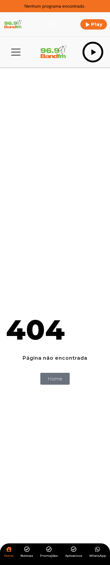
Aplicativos (73, 556)
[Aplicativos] (73, 549)
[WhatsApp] (97, 549)
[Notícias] (27, 549)
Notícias (26, 556)
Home (8, 556)
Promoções (49, 556)
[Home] (9, 549)
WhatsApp (97, 556)
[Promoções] (49, 549)
